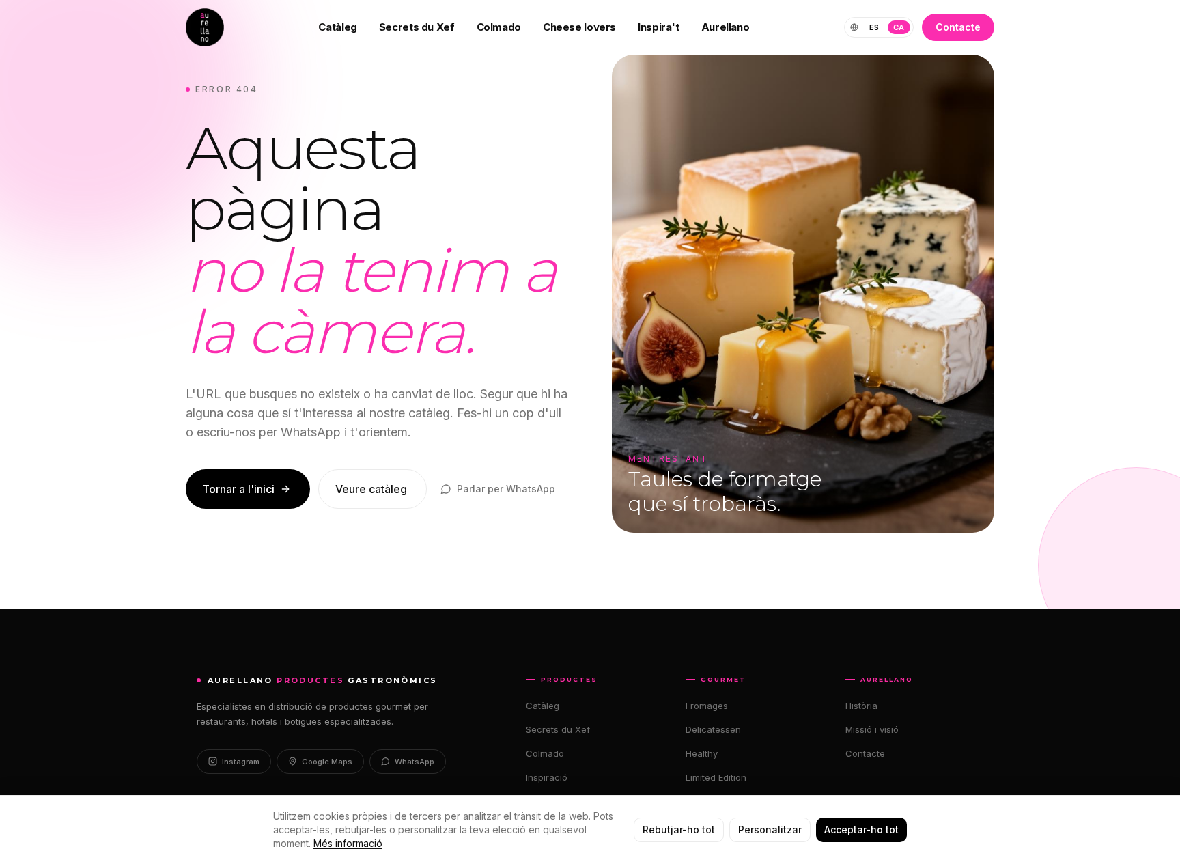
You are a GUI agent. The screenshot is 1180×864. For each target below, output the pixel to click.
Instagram (240, 761)
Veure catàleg (371, 489)
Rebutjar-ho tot (679, 829)
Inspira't (658, 26)
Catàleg (337, 26)
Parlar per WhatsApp (506, 488)
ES (874, 27)
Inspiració (546, 777)
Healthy (702, 753)
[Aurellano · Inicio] (205, 27)
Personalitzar (770, 829)
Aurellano (725, 26)
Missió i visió (872, 729)
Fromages (707, 705)
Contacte (958, 27)
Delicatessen (713, 729)
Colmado (499, 26)
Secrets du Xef (417, 26)
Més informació (347, 843)
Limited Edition (716, 777)
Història (861, 705)
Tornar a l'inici (238, 489)
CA (899, 27)
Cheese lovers (579, 26)
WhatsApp (414, 761)
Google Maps (327, 761)
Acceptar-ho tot (861, 829)
